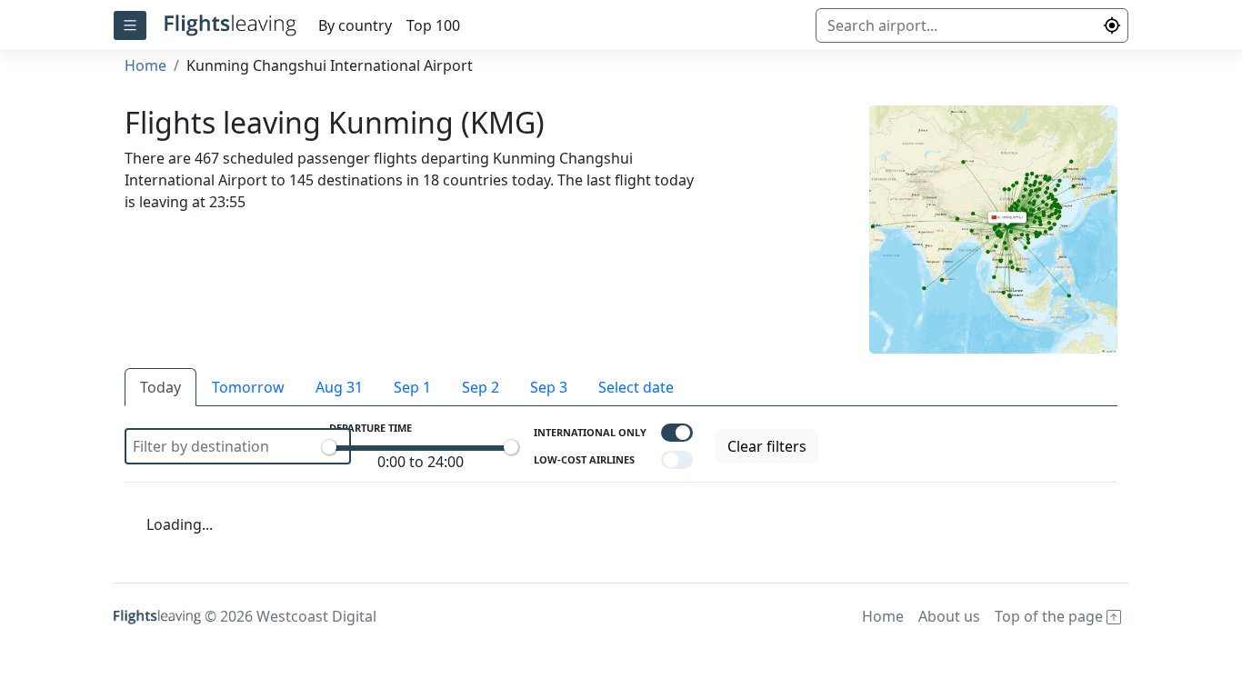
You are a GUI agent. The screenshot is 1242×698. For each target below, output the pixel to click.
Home (145, 65)
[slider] (329, 447)
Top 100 (433, 25)
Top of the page (1051, 616)
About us (949, 616)
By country (355, 25)
